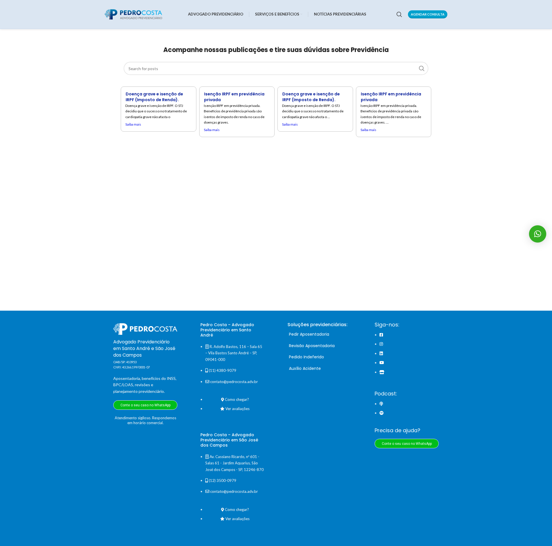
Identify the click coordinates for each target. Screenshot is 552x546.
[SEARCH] (421, 68)
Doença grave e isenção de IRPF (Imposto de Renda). (154, 97)
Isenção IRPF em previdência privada (234, 97)
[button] (537, 234)
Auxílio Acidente (305, 368)
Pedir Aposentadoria (309, 334)
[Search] (399, 14)
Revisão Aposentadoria (312, 346)
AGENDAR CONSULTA (427, 14)
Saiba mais (133, 124)
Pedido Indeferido (306, 357)
